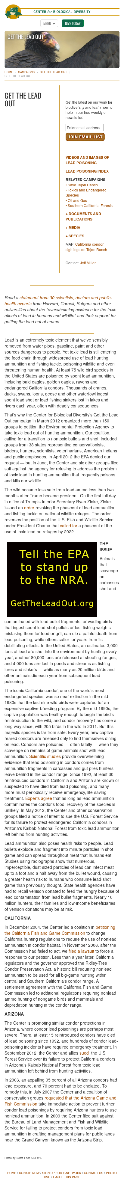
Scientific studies (45, 756)
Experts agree (39, 798)
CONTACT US (93, 1173)
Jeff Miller (88, 262)
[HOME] (62, 8)
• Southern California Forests (89, 205)
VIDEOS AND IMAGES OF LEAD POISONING (87, 160)
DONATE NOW (29, 1173)
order (29, 508)
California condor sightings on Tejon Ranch (86, 246)
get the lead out (53, 72)
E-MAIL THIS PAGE (66, 1177)
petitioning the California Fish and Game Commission (60, 930)
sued (84, 1053)
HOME (11, 1173)
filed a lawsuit (81, 951)
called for (68, 525)
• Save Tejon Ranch (82, 184)
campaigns (26, 72)
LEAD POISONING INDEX (87, 171)
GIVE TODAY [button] (73, 23)
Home (9, 72)
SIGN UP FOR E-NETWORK (61, 1173)
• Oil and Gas (76, 200)
